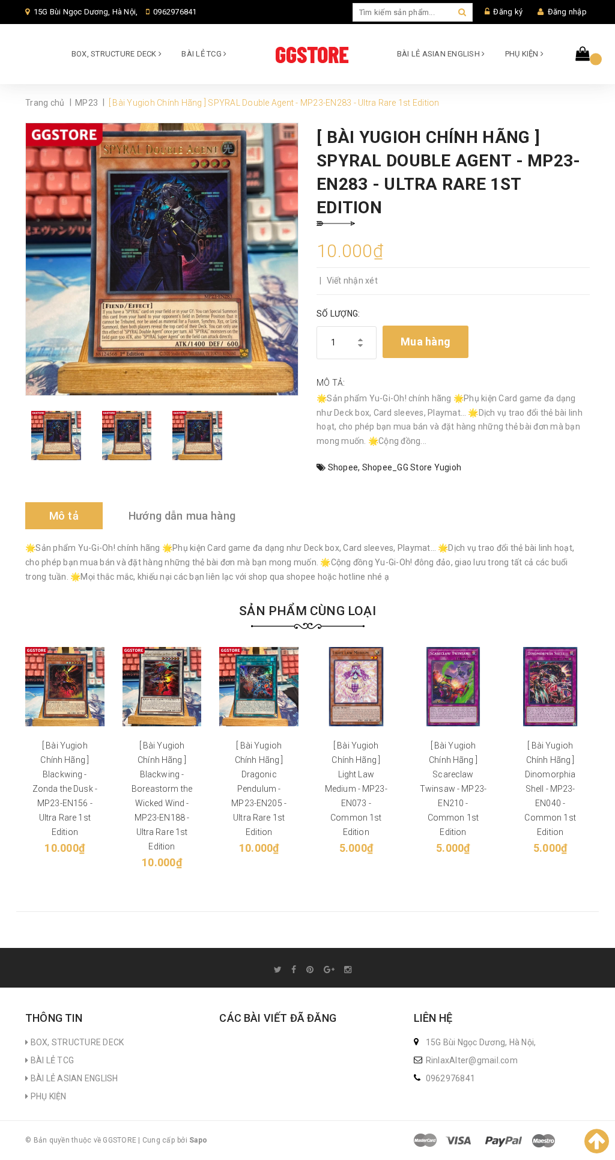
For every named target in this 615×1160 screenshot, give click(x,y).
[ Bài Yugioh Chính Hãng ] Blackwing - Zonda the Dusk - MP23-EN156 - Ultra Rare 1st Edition (64, 789)
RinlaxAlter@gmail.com (472, 1060)
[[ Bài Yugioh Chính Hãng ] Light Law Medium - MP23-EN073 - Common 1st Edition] (356, 686)
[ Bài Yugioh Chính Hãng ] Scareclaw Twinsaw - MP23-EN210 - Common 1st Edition (453, 789)
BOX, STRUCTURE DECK (115, 53)
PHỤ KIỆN (523, 53)
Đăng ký (508, 11)
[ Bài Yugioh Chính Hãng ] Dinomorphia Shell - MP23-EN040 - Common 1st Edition (549, 789)
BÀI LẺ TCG (202, 53)
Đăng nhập (567, 11)
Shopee (343, 467)
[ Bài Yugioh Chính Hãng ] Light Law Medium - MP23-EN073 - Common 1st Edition (356, 789)
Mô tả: (331, 382)
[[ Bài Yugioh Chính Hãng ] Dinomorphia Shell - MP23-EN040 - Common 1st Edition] (550, 686)
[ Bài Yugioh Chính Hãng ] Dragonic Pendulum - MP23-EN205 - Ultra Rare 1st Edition (258, 789)
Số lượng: (338, 313)
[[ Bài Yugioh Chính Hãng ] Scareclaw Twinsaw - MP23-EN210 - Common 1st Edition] (453, 686)
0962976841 (175, 11)
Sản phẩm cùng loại (307, 611)
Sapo (198, 1140)
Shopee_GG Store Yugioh (412, 467)
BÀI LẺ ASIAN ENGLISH (439, 53)
